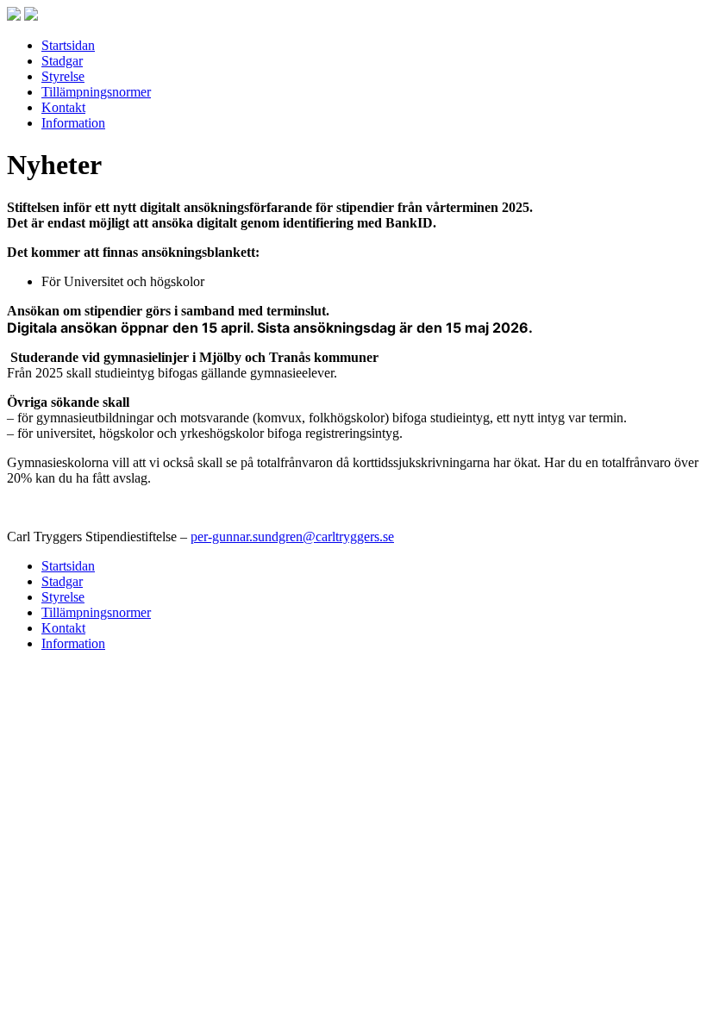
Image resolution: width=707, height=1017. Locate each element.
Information (73, 122)
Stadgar (62, 60)
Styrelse (62, 76)
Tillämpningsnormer (96, 91)
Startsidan (68, 45)
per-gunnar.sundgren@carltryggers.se (292, 536)
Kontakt (63, 107)
